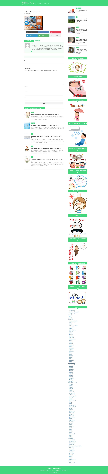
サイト (26, 97)
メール (26, 91)
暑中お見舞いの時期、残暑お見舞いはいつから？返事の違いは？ (45, 125)
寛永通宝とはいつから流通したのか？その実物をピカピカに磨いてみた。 (81, 51)
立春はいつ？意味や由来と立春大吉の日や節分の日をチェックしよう (81, 20)
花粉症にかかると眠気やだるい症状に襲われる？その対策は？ (45, 114)
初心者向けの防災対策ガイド (81, 10)
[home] (31, 51)
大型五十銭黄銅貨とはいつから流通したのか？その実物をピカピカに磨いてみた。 (81, 41)
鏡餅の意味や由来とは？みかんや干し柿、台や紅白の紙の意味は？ (46, 148)
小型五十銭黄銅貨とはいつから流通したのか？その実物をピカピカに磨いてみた (81, 30)
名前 (26, 86)
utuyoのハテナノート (28, 2)
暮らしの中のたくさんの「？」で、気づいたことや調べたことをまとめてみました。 (54, 470)
